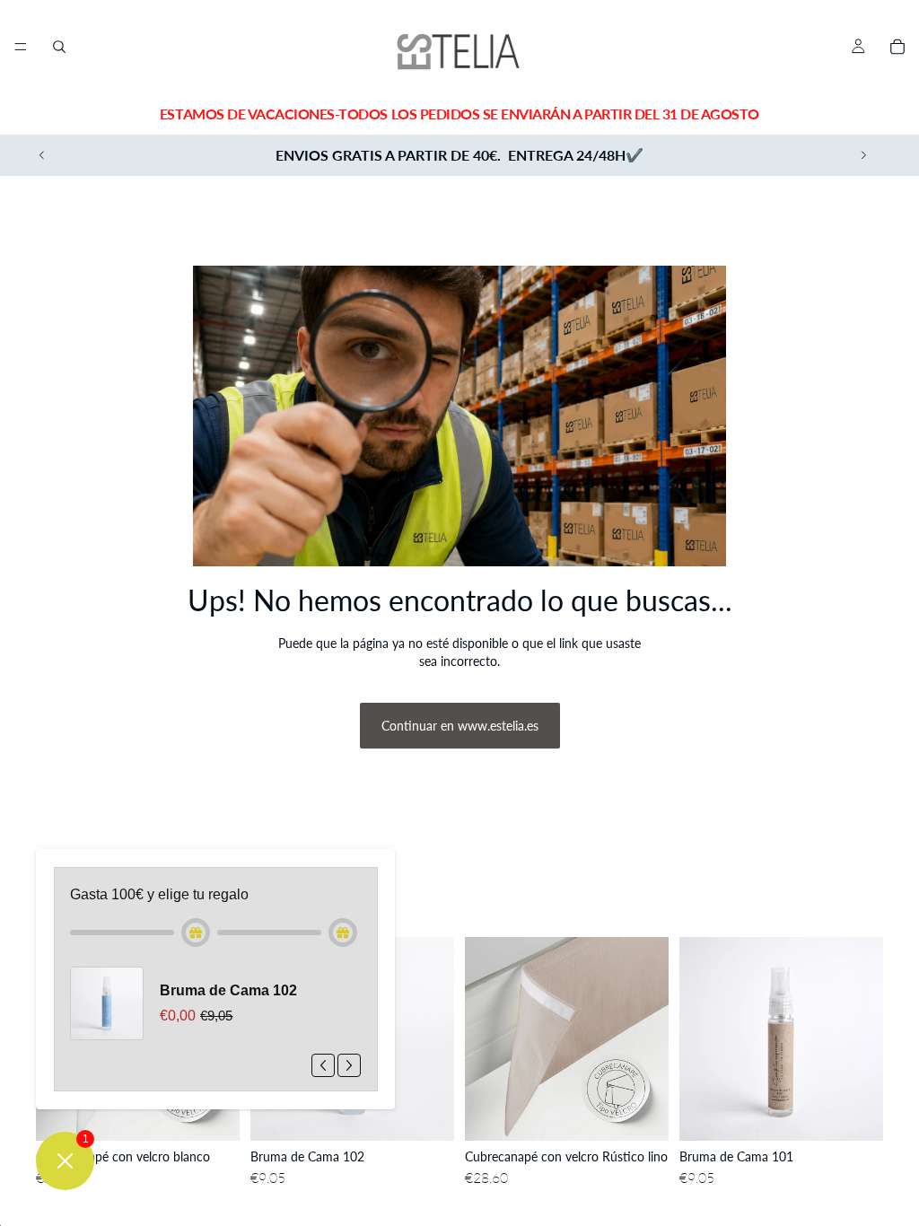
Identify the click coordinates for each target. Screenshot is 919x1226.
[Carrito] (897, 46)
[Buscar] (59, 46)
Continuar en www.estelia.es (459, 725)
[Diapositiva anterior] (42, 155)
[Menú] (20, 46)
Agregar (441, 1113)
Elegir (227, 1113)
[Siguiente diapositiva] (863, 155)
